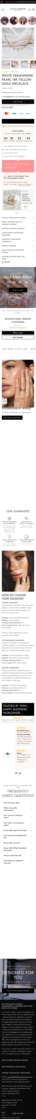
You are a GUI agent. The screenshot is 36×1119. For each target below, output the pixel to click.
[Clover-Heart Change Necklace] (12, 200)
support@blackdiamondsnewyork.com (20, 1077)
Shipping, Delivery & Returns (13, 228)
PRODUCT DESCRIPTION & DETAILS (14, 218)
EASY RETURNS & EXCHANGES (14, 1067)
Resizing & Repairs (9, 246)
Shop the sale (18, 290)
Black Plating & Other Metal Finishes (13, 251)
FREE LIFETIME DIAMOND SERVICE (15, 1060)
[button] (29, 9)
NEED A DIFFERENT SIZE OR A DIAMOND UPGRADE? (12, 223)
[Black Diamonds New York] (18, 9)
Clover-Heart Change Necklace (26, 197)
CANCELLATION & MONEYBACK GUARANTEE (13, 234)
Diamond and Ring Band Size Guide (13, 258)
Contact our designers (24, 184)
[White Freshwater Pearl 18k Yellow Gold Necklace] (6, 64)
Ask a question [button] (18, 337)
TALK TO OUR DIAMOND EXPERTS (18, 991)
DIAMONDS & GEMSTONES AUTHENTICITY (11, 240)
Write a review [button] (18, 333)
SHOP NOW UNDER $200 (12, 418)
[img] (18, 718)
